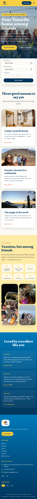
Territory (3, 453)
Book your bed (9, 47)
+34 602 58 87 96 (9, 469)
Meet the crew (26, 47)
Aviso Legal (5, 496)
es (12, 485)
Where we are (5, 456)
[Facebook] (7, 476)
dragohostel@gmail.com (11, 472)
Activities (4, 451)
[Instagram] (2, 476)
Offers (3, 448)
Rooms (3, 443)
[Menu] (34, 3)
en (3, 485)
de (7, 485)
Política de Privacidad (14, 496)
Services (3, 446)
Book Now (27, 3)
